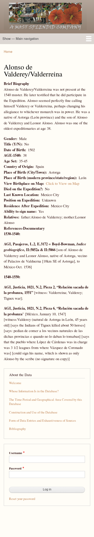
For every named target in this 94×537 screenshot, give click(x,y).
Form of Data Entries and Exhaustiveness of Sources (42, 420)
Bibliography (17, 429)
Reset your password (22, 499)
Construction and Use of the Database (33, 412)
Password (15, 468)
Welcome (15, 383)
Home (8, 51)
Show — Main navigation (21, 38)
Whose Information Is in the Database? (34, 391)
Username (15, 453)
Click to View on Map (62, 183)
